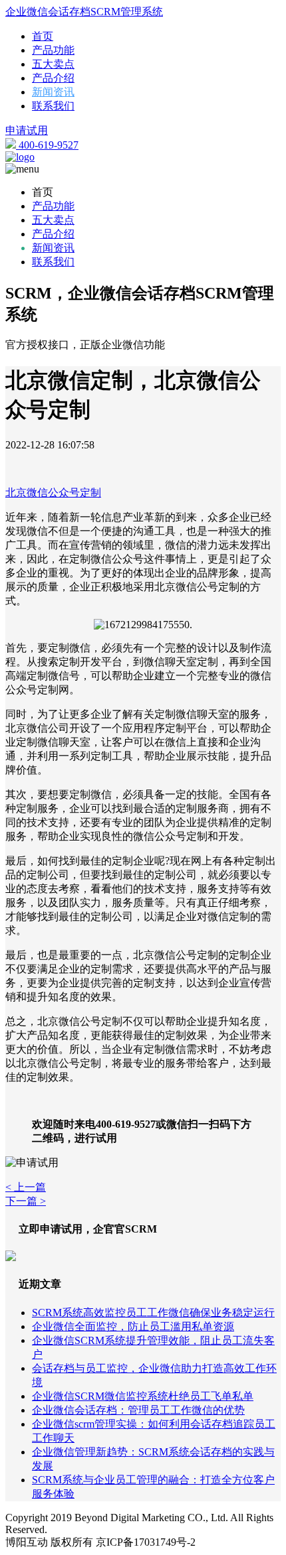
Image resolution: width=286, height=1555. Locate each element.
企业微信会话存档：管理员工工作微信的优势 (138, 1410)
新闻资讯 (53, 92)
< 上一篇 (25, 1187)
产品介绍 (53, 78)
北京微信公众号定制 (53, 492)
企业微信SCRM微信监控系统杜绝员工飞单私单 (142, 1396)
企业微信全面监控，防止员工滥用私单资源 (133, 1326)
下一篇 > (25, 1201)
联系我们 (53, 105)
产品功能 (53, 50)
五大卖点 (53, 64)
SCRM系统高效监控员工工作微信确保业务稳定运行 (153, 1312)
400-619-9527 (47, 145)
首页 (42, 36)
